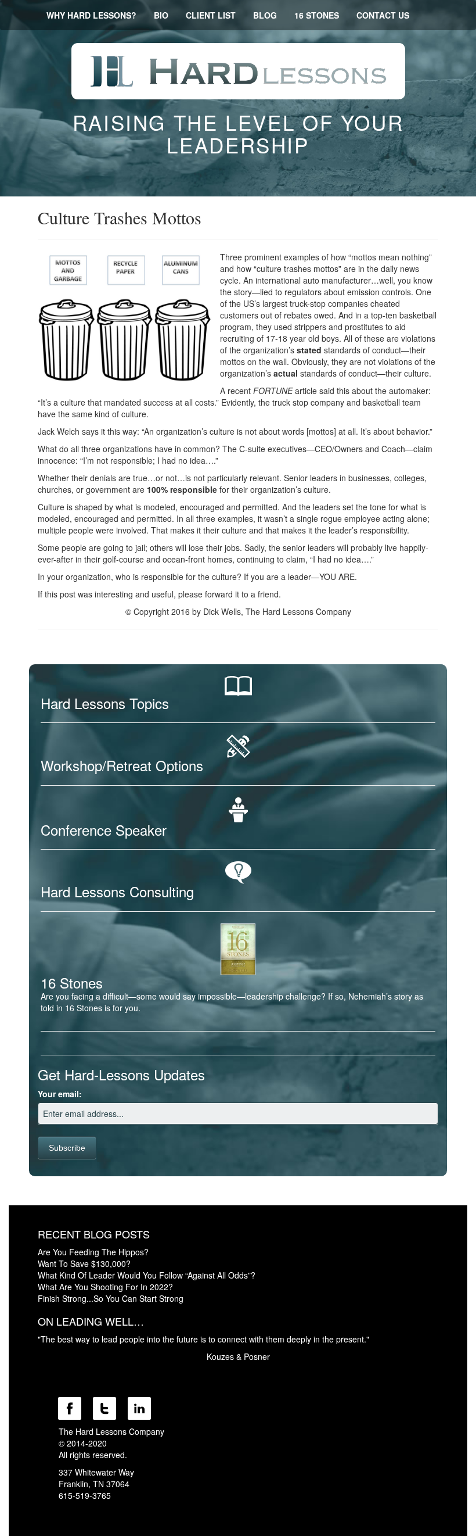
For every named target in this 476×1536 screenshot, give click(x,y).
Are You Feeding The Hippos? (93, 1252)
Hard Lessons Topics (105, 703)
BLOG (265, 15)
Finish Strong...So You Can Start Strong (110, 1298)
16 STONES (316, 15)
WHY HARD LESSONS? (91, 15)
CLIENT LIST (211, 15)
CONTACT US (382, 15)
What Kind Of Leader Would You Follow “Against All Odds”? (146, 1275)
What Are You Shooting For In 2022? (105, 1286)
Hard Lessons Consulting (117, 891)
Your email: (60, 1094)
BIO (161, 15)
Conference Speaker (104, 829)
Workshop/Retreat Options (122, 765)
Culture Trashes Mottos (119, 217)
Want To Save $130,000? (84, 1263)
